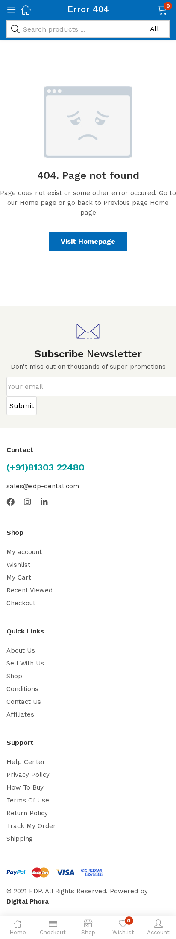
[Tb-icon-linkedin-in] (45, 502)
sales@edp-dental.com (42, 486)
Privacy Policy (28, 775)
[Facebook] (10, 502)
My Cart (18, 577)
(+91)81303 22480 (45, 467)
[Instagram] (27, 502)
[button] (151, 9)
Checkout (20, 603)
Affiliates (20, 714)
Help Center (25, 762)
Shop (14, 676)
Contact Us (23, 702)
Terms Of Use (27, 800)
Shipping (19, 839)
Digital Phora (27, 901)
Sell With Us (25, 663)
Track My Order (31, 826)
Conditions (22, 689)
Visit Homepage (88, 241)
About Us (20, 650)
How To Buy (25, 787)
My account (24, 552)
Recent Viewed (29, 590)
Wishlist (18, 565)
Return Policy (27, 813)
